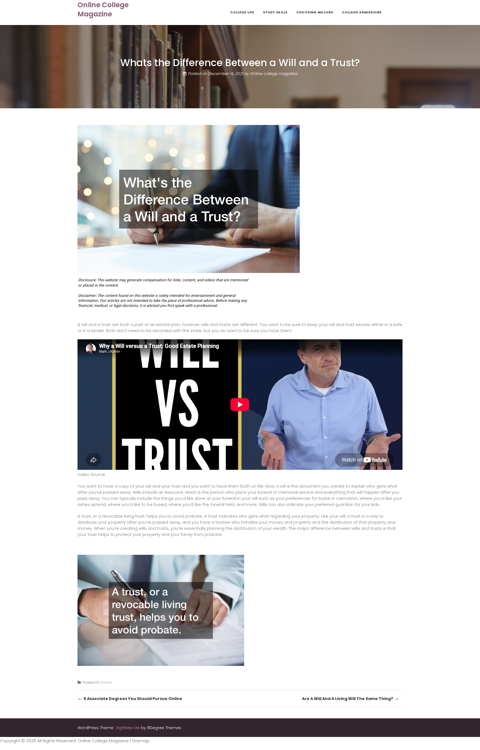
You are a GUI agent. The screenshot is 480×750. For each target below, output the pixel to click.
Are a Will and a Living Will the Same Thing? (350, 698)
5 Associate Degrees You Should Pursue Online (130, 698)
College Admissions (362, 12)
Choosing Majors (314, 12)
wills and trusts (216, 324)
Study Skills (275, 12)
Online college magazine (274, 73)
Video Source (91, 474)
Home (106, 682)
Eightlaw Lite (128, 728)
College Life (242, 12)
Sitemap (140, 741)
